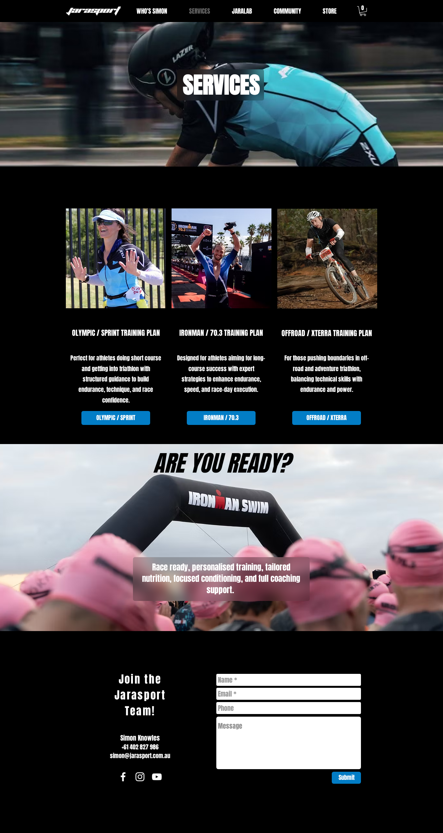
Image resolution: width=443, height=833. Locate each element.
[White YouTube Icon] (157, 777)
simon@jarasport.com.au (140, 756)
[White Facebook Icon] (123, 777)
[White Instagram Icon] (140, 777)
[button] (363, 11)
